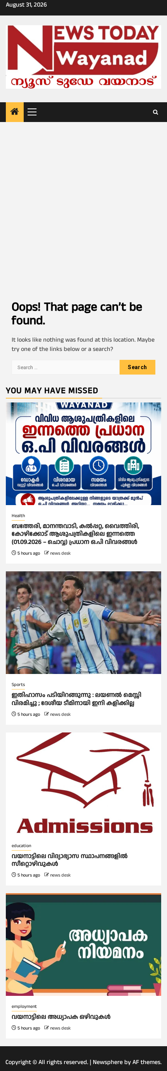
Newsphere (108, 1062)
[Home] (14, 112)
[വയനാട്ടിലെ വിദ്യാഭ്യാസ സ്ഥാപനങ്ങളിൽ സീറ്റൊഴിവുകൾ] (83, 783)
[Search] (155, 112)
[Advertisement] (83, 209)
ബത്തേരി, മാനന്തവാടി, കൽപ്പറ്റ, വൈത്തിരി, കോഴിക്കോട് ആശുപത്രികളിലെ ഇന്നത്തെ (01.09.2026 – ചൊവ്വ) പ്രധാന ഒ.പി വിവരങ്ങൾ (75, 534)
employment (24, 1006)
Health (18, 515)
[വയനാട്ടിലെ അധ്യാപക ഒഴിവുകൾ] (83, 944)
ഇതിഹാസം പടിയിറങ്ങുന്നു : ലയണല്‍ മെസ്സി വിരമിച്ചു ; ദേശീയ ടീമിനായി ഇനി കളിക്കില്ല (76, 699)
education (21, 845)
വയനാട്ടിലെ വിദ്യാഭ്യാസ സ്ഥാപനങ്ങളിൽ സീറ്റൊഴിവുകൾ (70, 860)
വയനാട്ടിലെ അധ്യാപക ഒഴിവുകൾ (61, 1017)
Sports (18, 684)
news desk (60, 553)
